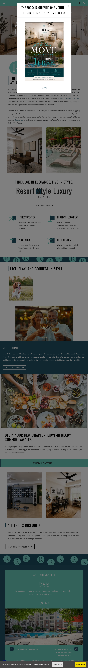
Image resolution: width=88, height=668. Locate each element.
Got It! (44, 88)
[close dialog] (68, 6)
